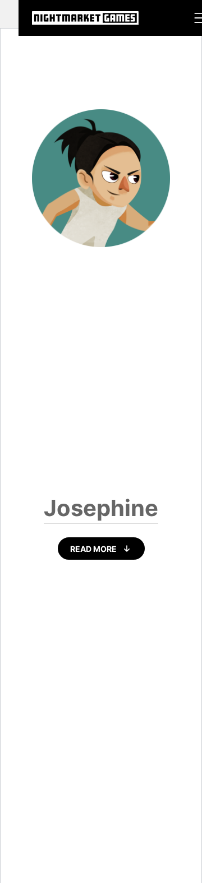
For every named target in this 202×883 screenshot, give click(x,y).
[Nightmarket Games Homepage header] (85, 18)
